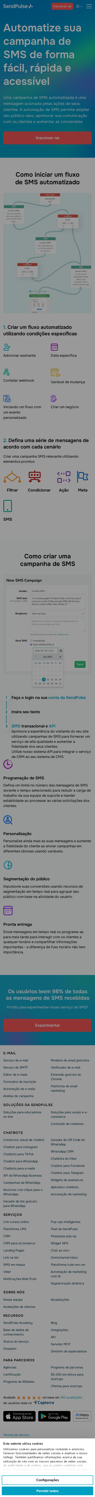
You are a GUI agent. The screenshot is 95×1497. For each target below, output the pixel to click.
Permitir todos (47, 1491)
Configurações (47, 1480)
